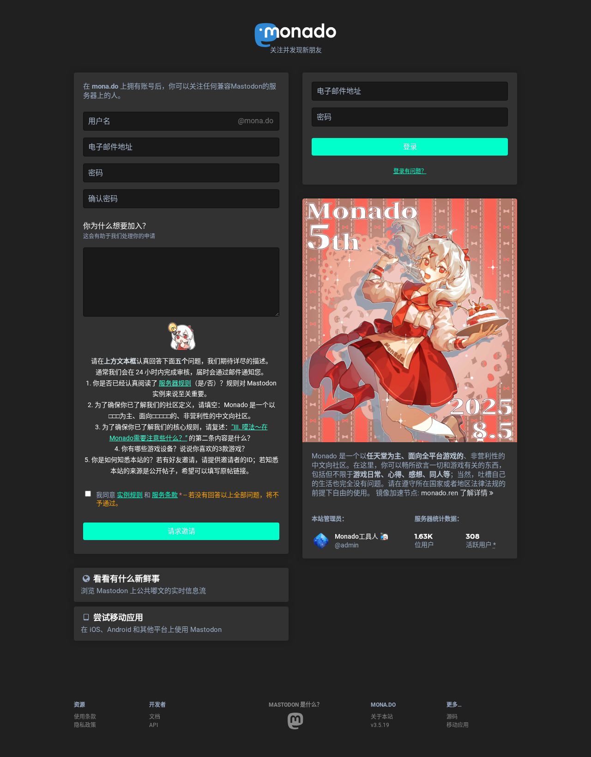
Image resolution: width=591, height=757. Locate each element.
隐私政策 (85, 725)
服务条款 (165, 495)
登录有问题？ (410, 171)
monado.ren (439, 493)
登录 (410, 147)
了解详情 (474, 493)
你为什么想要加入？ (116, 226)
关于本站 (382, 717)
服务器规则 (175, 383)
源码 (452, 717)
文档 (154, 717)
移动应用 (457, 725)
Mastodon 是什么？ (295, 705)
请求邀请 (181, 531)
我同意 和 (139, 495)
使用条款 (85, 717)
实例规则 (130, 495)
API (153, 725)
